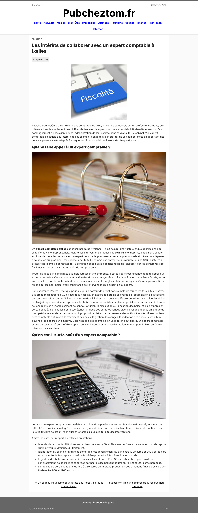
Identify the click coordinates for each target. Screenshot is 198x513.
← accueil (36, 5)
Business (103, 22)
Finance (141, 22)
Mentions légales (103, 502)
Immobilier (88, 22)
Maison (61, 22)
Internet (98, 29)
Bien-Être (74, 22)
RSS (167, 508)
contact (86, 502)
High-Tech (155, 22)
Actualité (48, 22)
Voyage (129, 22)
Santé (37, 22)
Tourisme (117, 22)
